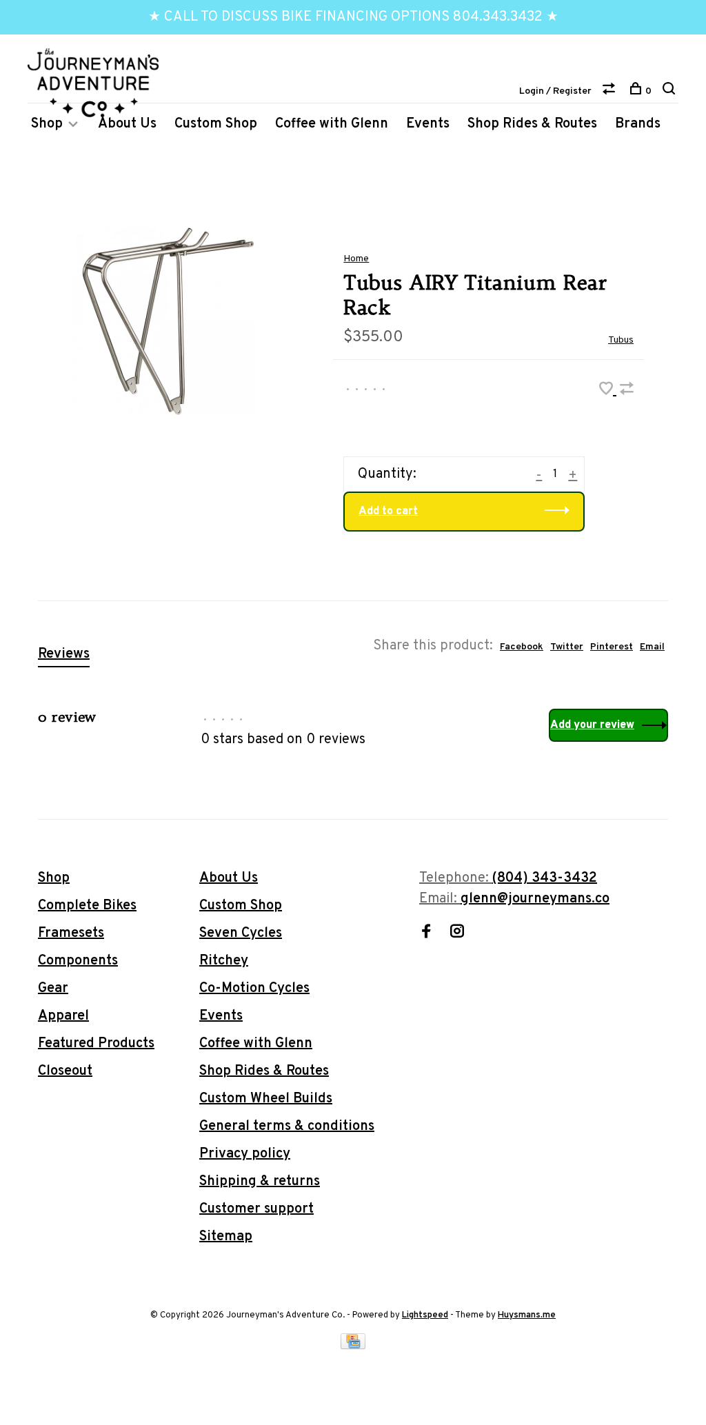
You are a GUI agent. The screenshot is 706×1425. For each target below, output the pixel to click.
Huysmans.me (527, 1315)
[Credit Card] (353, 1346)
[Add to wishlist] (607, 391)
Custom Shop (215, 124)
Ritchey (223, 961)
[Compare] (610, 91)
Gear (53, 989)
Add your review (592, 725)
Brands (637, 124)
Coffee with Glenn (331, 124)
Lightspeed (425, 1315)
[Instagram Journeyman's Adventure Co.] (457, 933)
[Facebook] (426, 933)
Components (78, 961)
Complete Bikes (87, 906)
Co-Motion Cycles (254, 989)
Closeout (65, 1071)
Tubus (621, 340)
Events (428, 124)
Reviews (64, 654)
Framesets (71, 933)
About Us (127, 124)
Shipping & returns (259, 1182)
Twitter (566, 647)
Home (356, 259)
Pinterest (611, 647)
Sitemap (225, 1237)
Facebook (521, 647)
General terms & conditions (286, 1126)
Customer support (256, 1209)
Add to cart (388, 511)
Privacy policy (244, 1154)
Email (652, 647)
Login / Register (555, 91)
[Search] (670, 91)
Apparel (63, 1016)
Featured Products (96, 1044)
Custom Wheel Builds (265, 1099)
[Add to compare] (627, 391)
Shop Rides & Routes (532, 124)
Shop (47, 124)
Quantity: (387, 474)
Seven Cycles (240, 933)
